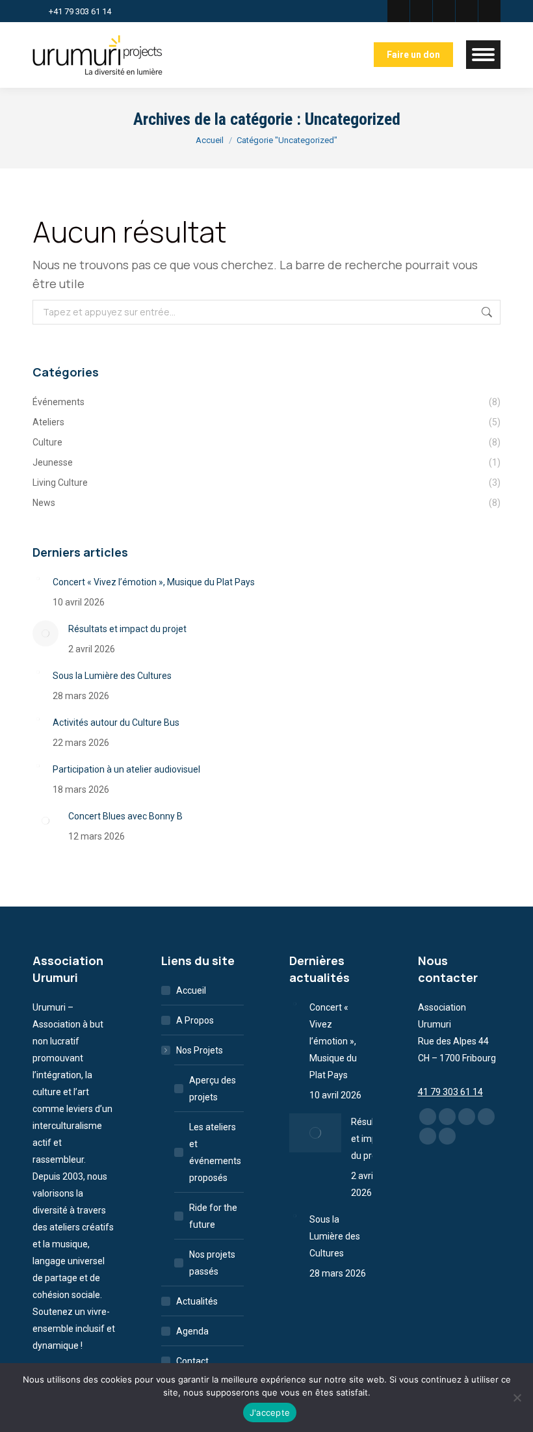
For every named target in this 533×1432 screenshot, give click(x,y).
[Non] (516, 1397)
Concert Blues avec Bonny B (125, 816)
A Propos (195, 1020)
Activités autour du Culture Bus (116, 722)
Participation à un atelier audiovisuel (126, 769)
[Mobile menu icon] (483, 54)
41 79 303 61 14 (450, 1092)
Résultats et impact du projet (127, 629)
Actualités (197, 1301)
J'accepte (270, 1412)
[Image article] (37, 579)
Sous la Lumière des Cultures (112, 675)
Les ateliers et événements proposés (215, 1152)
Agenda (192, 1331)
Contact (192, 1361)
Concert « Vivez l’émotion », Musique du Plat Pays (154, 582)
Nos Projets (199, 1050)
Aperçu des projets (212, 1088)
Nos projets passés (212, 1263)
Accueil (191, 990)
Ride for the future (213, 1216)
